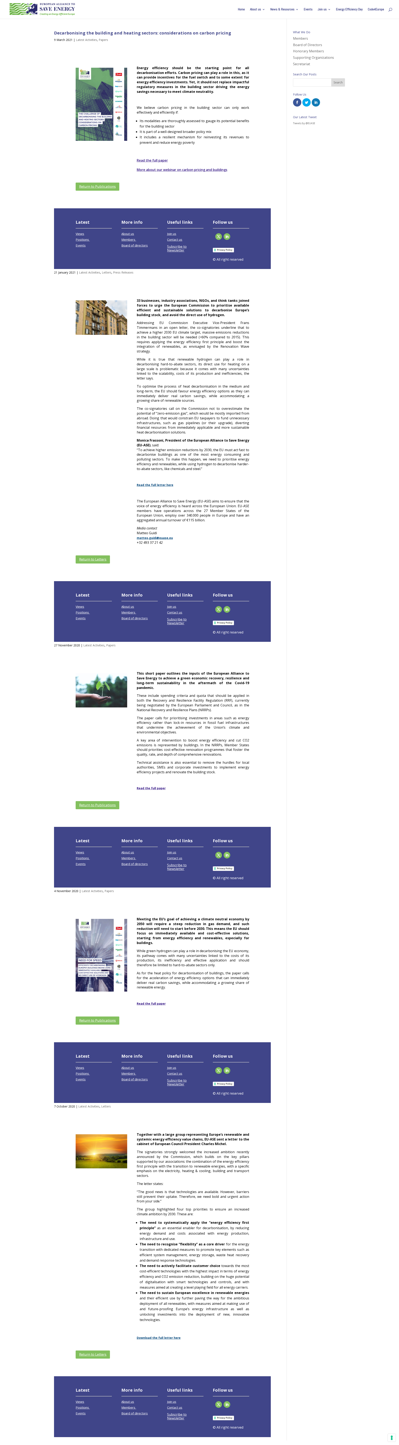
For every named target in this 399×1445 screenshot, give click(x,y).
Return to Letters (92, 559)
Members (128, 239)
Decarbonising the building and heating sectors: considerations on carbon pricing (142, 33)
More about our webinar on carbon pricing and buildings (182, 169)
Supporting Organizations (313, 57)
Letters (106, 272)
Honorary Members (308, 51)
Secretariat (301, 64)
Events (308, 9)
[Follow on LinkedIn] (227, 236)
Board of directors (134, 245)
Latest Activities (86, 40)
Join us (322, 9)
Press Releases (123, 272)
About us (255, 9)
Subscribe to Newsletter (177, 248)
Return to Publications (97, 186)
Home (241, 9)
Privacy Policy (224, 249)
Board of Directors (307, 45)
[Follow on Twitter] (218, 236)
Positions (83, 239)
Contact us (174, 239)
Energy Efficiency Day (349, 9)
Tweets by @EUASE (304, 123)
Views (80, 234)
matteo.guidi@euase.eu (155, 538)
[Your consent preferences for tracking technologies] (392, 1438)
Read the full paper (152, 160)
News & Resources (282, 9)
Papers (103, 40)
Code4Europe (376, 9)
